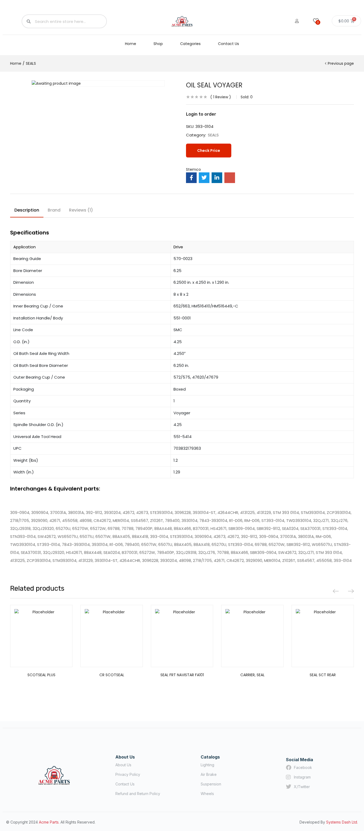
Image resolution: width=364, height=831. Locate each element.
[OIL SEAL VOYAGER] (191, 177)
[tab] (26, 211)
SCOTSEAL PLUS (41, 675)
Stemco (193, 169)
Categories (190, 43)
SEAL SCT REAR (323, 675)
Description (26, 210)
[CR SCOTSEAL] (112, 636)
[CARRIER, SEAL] (252, 636)
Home (130, 43)
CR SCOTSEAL (111, 675)
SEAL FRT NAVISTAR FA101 (182, 675)
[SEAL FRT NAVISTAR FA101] (182, 636)
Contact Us (228, 43)
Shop (158, 43)
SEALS (31, 63)
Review (220, 97)
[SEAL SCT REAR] (323, 636)
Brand (54, 210)
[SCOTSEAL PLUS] (41, 636)
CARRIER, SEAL (252, 675)
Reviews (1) (81, 210)
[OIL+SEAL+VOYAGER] (204, 177)
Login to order (201, 114)
